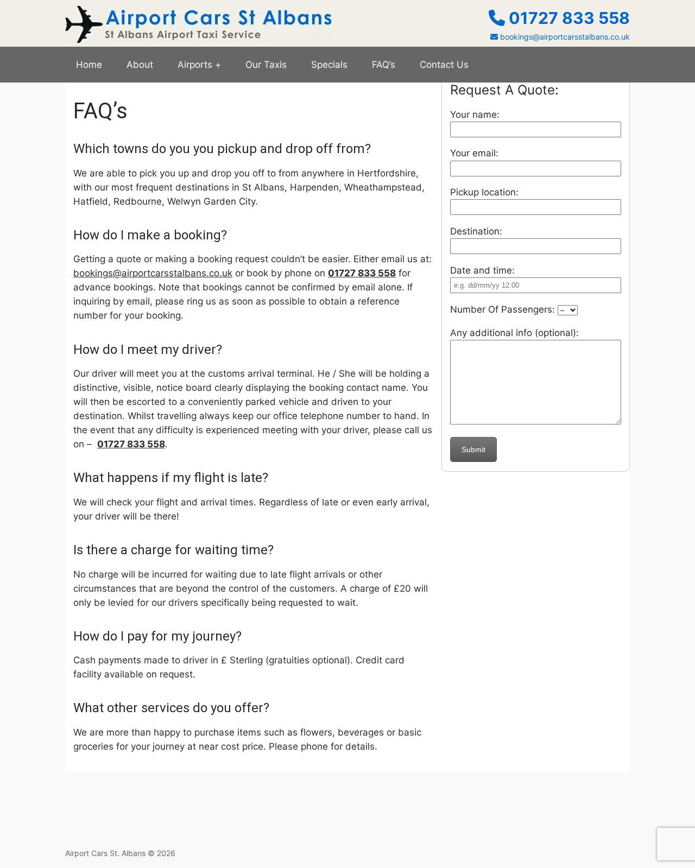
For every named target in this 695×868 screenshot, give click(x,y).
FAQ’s (383, 64)
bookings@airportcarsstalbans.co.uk (564, 36)
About (140, 64)
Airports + (199, 64)
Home (89, 64)
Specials (329, 64)
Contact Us (444, 64)
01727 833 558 (567, 18)
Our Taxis (266, 64)
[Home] (198, 39)
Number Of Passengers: (504, 309)
